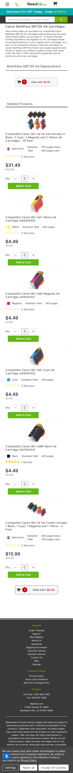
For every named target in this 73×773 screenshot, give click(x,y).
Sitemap (36, 664)
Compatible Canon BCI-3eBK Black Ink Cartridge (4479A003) (31, 448)
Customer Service (37, 651)
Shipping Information (36, 647)
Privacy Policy (36, 676)
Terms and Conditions (36, 679)
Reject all (28, 767)
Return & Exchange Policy (37, 682)
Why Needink (36, 637)
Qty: (7, 178)
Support (36, 634)
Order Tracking (36, 630)
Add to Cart (23, 186)
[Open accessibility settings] (6, 756)
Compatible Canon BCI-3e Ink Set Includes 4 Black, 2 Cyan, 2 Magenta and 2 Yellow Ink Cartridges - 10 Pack (35, 137)
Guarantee (36, 644)
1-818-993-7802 (41, 694)
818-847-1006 (39, 697)
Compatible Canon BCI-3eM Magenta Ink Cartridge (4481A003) (32, 295)
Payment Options (36, 654)
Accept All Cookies (53, 767)
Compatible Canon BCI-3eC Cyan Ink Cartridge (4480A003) (30, 371)
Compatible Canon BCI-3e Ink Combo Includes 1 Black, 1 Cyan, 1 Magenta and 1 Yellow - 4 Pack (36, 526)
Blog (36, 661)
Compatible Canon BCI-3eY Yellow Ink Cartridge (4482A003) (30, 218)
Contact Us (36, 657)
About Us (36, 640)
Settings (10, 767)
